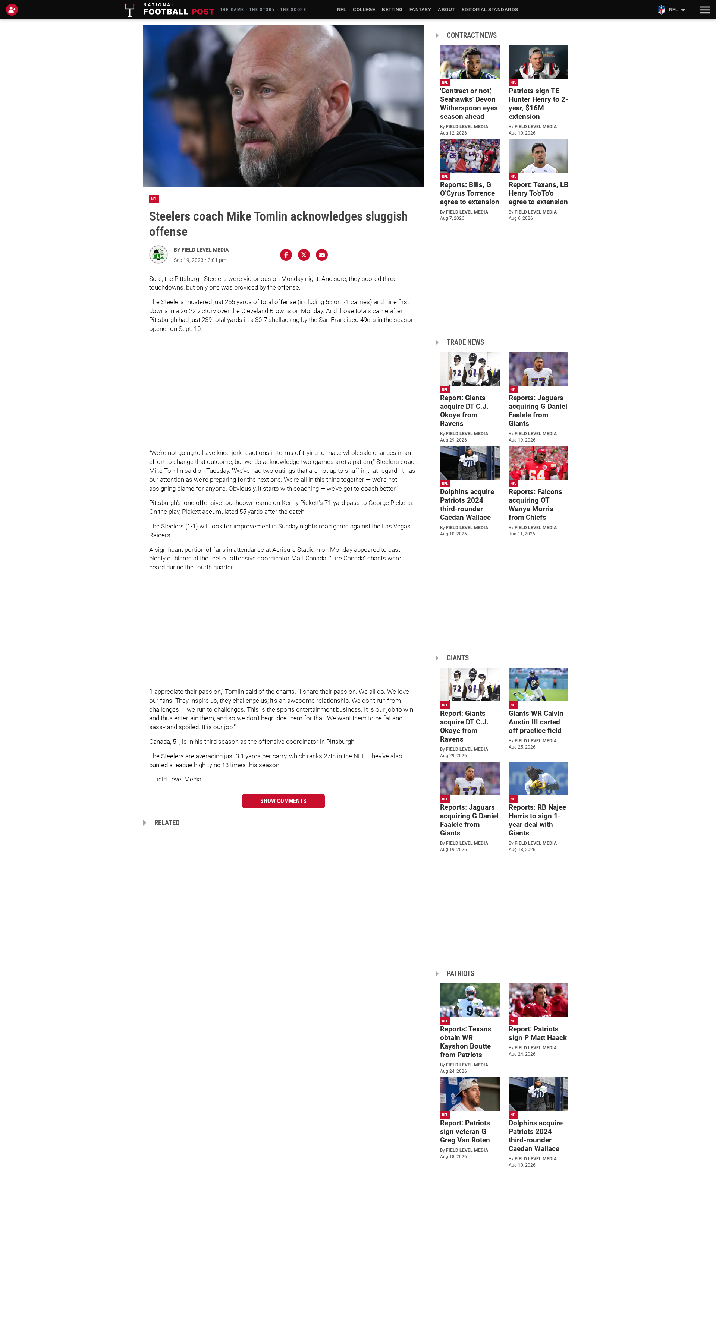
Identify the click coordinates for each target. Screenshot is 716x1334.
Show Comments (283, 800)
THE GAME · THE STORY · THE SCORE (263, 9)
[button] (704, 9)
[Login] (13, 9)
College (364, 9)
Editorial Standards (490, 9)
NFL (341, 9)
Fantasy (420, 9)
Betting (392, 9)
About (446, 9)
